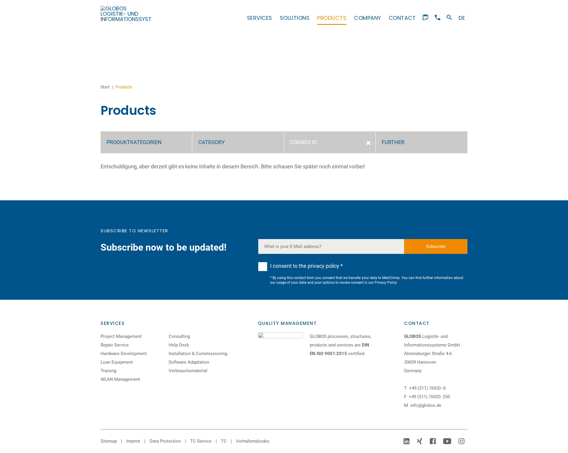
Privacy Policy (386, 282)
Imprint (133, 441)
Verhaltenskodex (252, 441)
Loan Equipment (117, 362)
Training (108, 370)
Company (367, 18)
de (462, 18)
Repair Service (115, 345)
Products (331, 18)
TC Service (201, 441)
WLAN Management (120, 379)
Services (259, 18)
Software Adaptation (189, 362)
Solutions (295, 18)
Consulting (179, 336)
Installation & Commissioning (198, 353)
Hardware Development (124, 353)
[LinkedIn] (407, 441)
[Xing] (420, 441)
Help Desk (179, 345)
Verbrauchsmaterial (188, 370)
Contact (402, 18)
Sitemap (109, 441)
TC (224, 441)
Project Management (121, 336)
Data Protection (165, 441)
